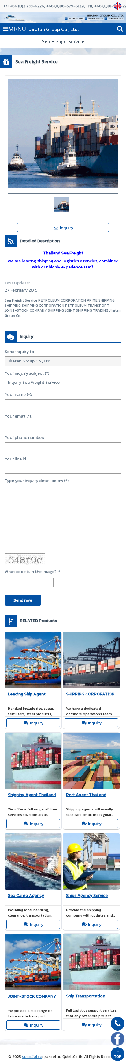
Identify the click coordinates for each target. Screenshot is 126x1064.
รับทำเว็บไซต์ (32, 1056)
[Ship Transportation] (91, 963)
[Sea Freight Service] (118, 6)
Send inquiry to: (20, 351)
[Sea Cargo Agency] (33, 862)
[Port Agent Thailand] (91, 762)
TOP (117, 1056)
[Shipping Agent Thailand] (33, 762)
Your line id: (16, 459)
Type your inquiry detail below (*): (37, 481)
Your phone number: (24, 437)
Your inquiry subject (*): (27, 373)
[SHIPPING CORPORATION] (91, 661)
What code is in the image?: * (32, 572)
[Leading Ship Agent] (33, 661)
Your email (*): (18, 416)
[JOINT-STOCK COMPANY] (33, 963)
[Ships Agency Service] (91, 862)
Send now (22, 600)
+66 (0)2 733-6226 (27, 6)
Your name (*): (18, 394)
